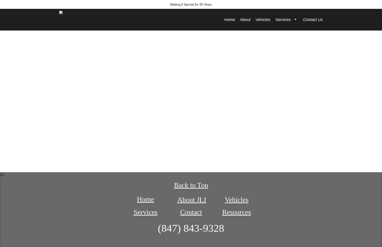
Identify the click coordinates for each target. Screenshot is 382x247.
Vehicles (263, 19)
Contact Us (313, 19)
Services (283, 19)
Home (229, 19)
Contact (191, 212)
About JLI (191, 200)
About (245, 19)
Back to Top (191, 185)
